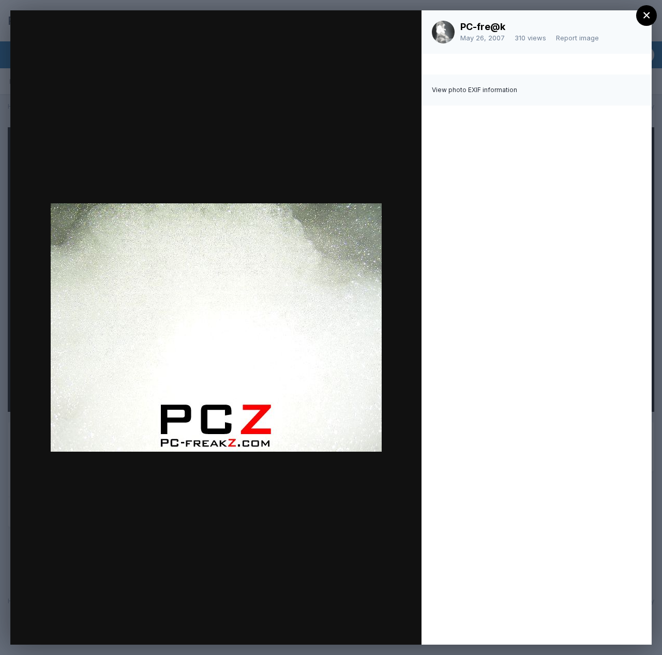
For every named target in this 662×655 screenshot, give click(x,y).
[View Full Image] (403, 29)
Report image (577, 38)
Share (386, 626)
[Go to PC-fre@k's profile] (443, 32)
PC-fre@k (482, 26)
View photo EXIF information (474, 90)
